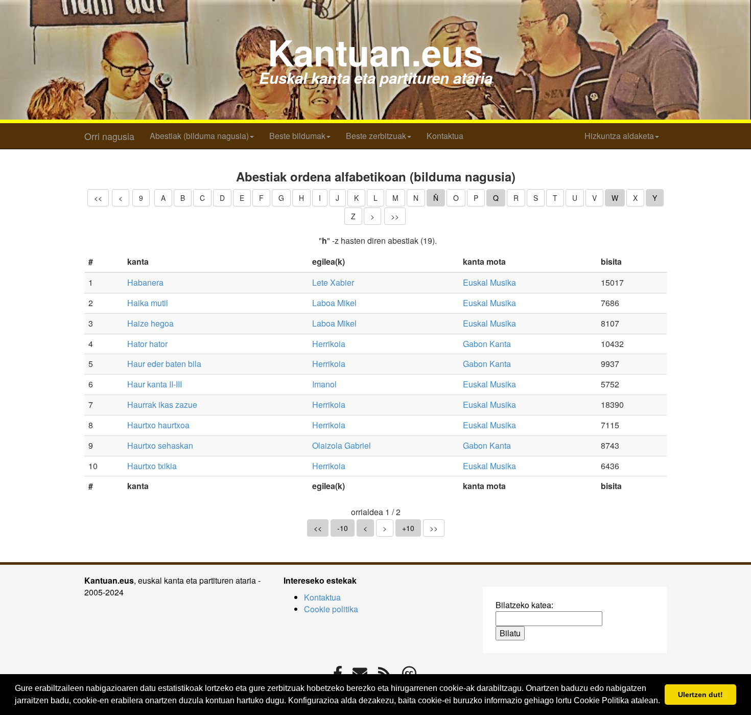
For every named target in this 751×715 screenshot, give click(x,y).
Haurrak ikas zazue (162, 404)
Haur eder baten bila (164, 364)
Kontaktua (445, 136)
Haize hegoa (150, 323)
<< (98, 198)
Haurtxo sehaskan (160, 445)
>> (395, 216)
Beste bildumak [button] (297, 136)
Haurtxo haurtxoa (158, 425)
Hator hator (147, 344)
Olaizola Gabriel (341, 445)
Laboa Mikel (334, 303)
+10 (408, 528)
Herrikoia (328, 344)
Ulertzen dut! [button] (700, 694)
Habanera (145, 282)
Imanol (324, 384)
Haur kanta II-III (154, 384)
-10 (342, 528)
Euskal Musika (489, 282)
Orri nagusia (109, 136)
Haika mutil (147, 303)
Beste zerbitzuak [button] (376, 136)
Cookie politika (331, 609)
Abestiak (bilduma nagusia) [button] (199, 136)
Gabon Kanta (487, 344)
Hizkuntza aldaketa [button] (619, 136)
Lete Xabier (333, 282)
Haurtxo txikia (152, 466)
